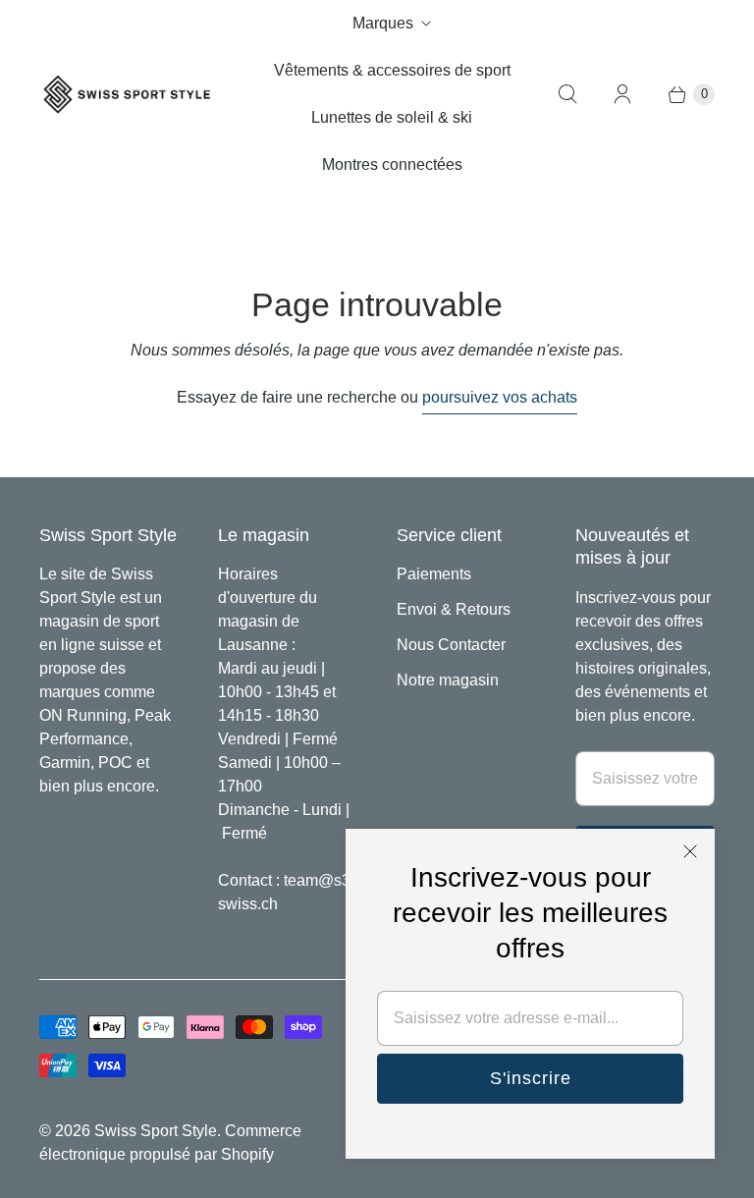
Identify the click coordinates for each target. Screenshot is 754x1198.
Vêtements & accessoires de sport (392, 70)
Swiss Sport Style (155, 1130)
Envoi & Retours (454, 609)
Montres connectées (392, 164)
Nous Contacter (451, 644)
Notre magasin (448, 680)
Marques (382, 23)
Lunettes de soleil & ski (391, 117)
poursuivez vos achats (499, 397)
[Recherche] (567, 94)
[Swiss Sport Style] (127, 95)
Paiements (434, 574)
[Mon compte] (622, 94)
